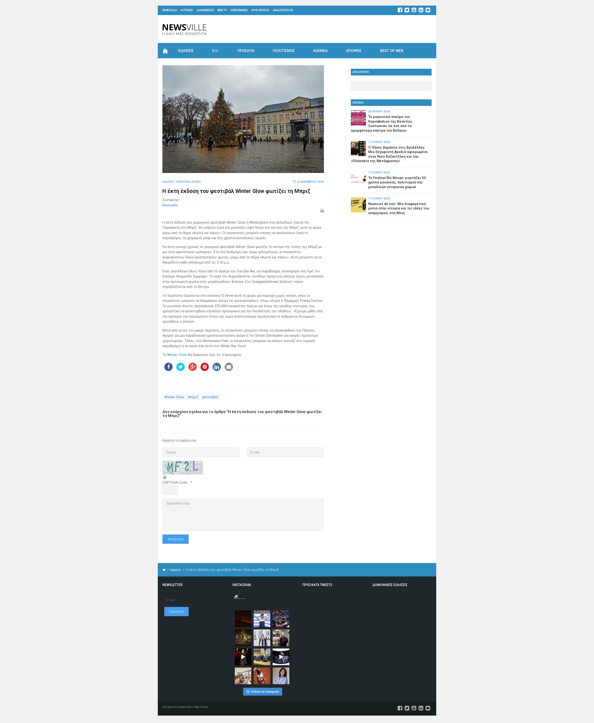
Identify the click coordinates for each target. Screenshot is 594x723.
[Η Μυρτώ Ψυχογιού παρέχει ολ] (281, 676)
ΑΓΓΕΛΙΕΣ (187, 10)
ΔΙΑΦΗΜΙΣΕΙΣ (205, 10)
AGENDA (320, 51)
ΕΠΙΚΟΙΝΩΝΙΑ (239, 10)
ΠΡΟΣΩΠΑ (245, 51)
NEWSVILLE (169, 10)
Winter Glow (177, 355)
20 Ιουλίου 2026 (379, 111)
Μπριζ (193, 397)
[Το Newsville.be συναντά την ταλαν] (262, 637)
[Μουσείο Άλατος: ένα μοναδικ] (281, 637)
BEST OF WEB (391, 51)
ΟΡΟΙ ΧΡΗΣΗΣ (260, 10)
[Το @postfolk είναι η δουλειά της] (281, 656)
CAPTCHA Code (174, 482)
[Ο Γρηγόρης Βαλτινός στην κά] (243, 656)
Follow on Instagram (265, 691)
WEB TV (222, 10)
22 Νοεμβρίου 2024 (310, 181)
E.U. (215, 51)
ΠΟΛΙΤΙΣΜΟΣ (284, 51)
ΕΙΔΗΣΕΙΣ (186, 51)
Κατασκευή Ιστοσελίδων (177, 707)
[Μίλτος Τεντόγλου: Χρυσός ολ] (262, 618)
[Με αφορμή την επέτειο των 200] (243, 637)
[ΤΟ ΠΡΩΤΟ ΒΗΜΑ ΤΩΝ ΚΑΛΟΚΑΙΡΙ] (262, 656)
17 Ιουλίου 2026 (379, 142)
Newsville (170, 205)
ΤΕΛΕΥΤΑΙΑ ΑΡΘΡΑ (188, 181)
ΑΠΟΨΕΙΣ (354, 51)
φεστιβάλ (210, 397)
